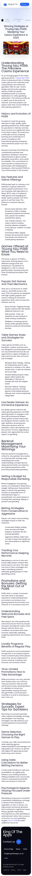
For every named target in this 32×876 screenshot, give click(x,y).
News (18, 849)
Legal (24, 870)
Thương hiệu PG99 (22, 78)
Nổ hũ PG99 (13, 820)
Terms (19, 870)
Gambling (28, 20)
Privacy (13, 870)
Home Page (8, 849)
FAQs (25, 849)
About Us (6, 870)
